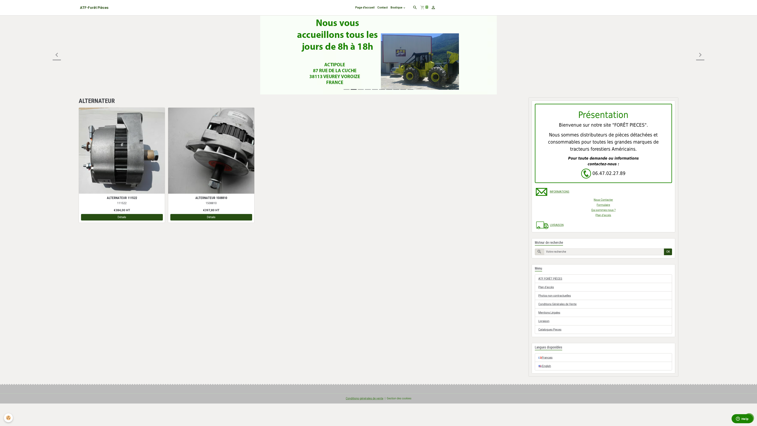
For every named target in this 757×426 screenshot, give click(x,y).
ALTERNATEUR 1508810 (211, 198)
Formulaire (603, 204)
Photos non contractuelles (554, 295)
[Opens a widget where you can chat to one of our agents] (742, 419)
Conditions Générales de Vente (557, 304)
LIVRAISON (557, 225)
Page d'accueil (365, 7)
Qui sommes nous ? (603, 210)
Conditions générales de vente (364, 398)
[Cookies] (8, 417)
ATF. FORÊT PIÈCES (550, 278)
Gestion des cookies (399, 398)
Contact (382, 7)
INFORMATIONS (559, 191)
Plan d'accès (546, 287)
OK (668, 251)
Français (547, 357)
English (546, 366)
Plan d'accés (603, 215)
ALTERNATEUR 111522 (122, 198)
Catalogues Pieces (549, 329)
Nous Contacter (603, 199)
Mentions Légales (549, 312)
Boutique (397, 7)
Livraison (543, 321)
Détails (122, 217)
